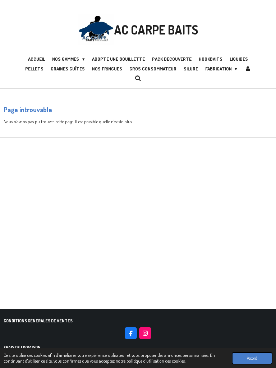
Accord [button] (252, 358)
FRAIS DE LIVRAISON (22, 347)
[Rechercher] (138, 78)
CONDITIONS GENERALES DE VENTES (38, 320)
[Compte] (247, 69)
